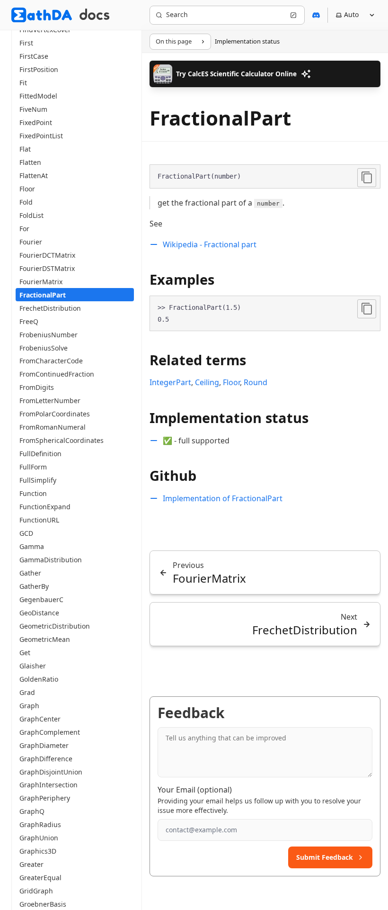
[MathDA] (41, 15)
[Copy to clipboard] (366, 177)
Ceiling (207, 382)
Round (255, 382)
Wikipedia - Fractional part (209, 244)
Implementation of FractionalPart (222, 498)
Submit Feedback (324, 857)
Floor (231, 382)
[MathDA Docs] (94, 15)
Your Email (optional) (195, 789)
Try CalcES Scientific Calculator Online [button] (236, 73)
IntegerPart (170, 382)
